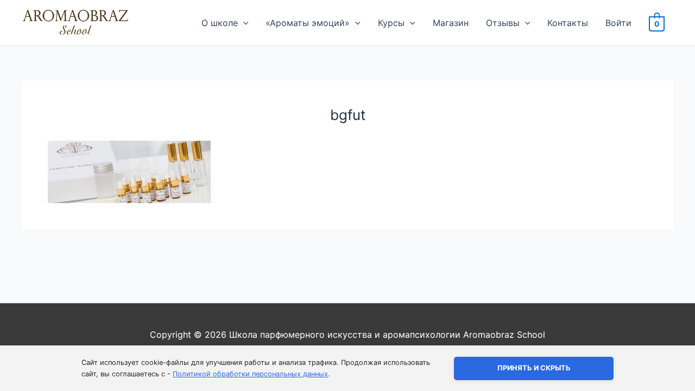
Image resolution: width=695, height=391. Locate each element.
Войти (618, 22)
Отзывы (503, 22)
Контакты (567, 22)
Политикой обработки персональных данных (250, 374)
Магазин (451, 22)
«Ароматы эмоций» (308, 22)
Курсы (391, 22)
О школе (219, 22)
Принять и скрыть (534, 368)
